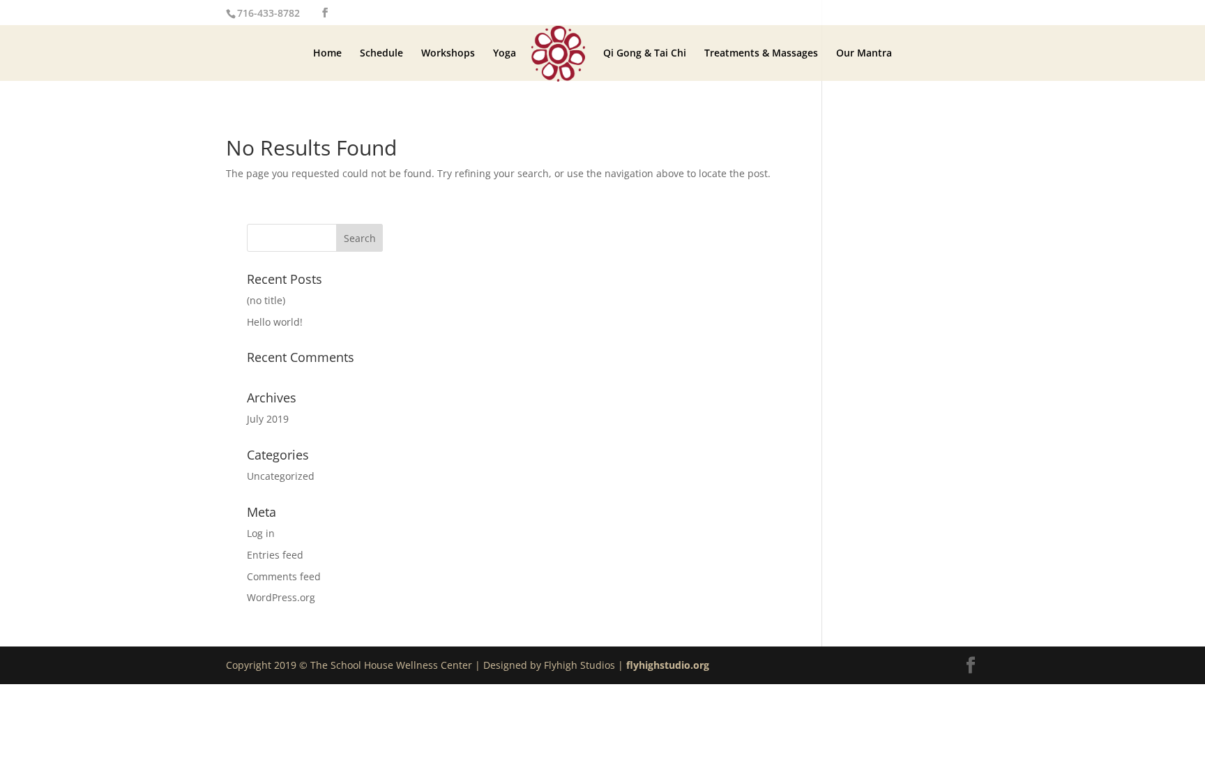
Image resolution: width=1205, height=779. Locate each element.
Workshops (448, 53)
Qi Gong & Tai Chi (644, 53)
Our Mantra (864, 53)
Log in (261, 533)
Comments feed (284, 576)
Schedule (381, 53)
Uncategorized (280, 476)
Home (327, 53)
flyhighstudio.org (667, 665)
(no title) (266, 300)
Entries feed (275, 554)
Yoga (504, 53)
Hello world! (275, 321)
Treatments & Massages (761, 53)
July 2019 (268, 418)
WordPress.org (281, 597)
